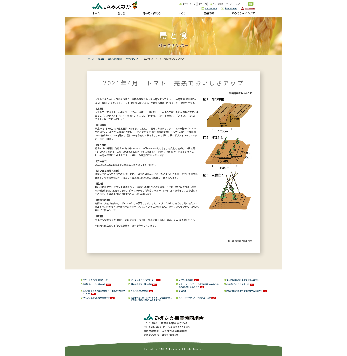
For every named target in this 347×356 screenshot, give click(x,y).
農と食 (121, 13)
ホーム (96, 13)
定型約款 (182, 291)
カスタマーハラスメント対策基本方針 (195, 298)
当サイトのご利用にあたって (95, 280)
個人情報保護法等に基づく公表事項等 (242, 280)
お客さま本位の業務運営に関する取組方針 (244, 291)
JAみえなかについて (243, 13)
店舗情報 (209, 13)
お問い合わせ (231, 8)
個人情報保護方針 (186, 280)
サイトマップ (211, 8)
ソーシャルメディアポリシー (143, 280)
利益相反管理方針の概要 (141, 284)
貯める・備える (152, 13)
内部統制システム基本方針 (237, 284)
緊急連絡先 (250, 8)
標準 (200, 4)
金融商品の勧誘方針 (139, 291)
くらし (182, 13)
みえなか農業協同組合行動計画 (96, 298)
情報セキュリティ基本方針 (94, 284)
